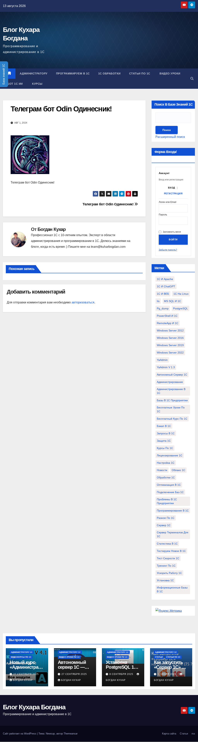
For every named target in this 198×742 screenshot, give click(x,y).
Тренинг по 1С (166, 565)
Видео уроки (169, 73)
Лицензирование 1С (169, 455)
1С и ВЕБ (163, 293)
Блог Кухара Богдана (34, 707)
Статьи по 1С (139, 73)
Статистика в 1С (167, 543)
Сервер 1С (164, 525)
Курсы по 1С (165, 448)
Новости (162, 470)
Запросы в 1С (166, 433)
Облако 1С (178, 470)
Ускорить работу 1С (169, 573)
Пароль (163, 214)
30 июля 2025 (167, 674)
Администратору (34, 73)
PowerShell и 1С (167, 315)
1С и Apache (165, 279)
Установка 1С (165, 580)
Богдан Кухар (52, 229)
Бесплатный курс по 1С (172, 418)
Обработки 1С (166, 477)
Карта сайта (169, 733)
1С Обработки (109, 73)
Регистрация (173, 193)
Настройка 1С (165, 462)
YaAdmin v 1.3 (166, 367)
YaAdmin (162, 359)
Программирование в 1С (173, 510)
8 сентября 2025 (121, 674)
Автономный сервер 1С (172, 374)
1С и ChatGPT (166, 286)
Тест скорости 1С (168, 558)
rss (193, 733)
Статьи (159, 657)
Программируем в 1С (73, 73)
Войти (173, 239)
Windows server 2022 (170, 352)
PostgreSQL (180, 308)
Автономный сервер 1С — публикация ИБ (74, 667)
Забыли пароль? (168, 249)
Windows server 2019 (170, 345)
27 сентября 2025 (26, 674)
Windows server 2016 (170, 337)
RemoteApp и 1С (167, 323)
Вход (171, 187)
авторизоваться (83, 302)
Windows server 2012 (170, 330)
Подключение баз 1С (170, 492)
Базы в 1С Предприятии (172, 400)
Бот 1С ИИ (15, 83)
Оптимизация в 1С (169, 484)
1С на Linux (181, 293)
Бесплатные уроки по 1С (171, 409)
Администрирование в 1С (171, 391)
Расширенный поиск (170, 136)
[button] (192, 78)
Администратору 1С (21, 652)
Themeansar (71, 733)
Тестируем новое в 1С (171, 550)
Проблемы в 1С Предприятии (167, 501)
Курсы (37, 83)
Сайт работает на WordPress (20, 733)
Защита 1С (164, 440)
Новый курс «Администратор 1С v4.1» (26, 667)
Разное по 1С (165, 517)
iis (158, 301)
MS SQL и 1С (172, 301)
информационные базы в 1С (172, 589)
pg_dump (163, 308)
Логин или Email (167, 202)
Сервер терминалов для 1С (172, 534)
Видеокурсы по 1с (21, 657)
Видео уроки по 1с (69, 657)
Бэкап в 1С (164, 426)
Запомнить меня (172, 232)
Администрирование (170, 381)
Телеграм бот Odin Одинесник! (108, 204)
